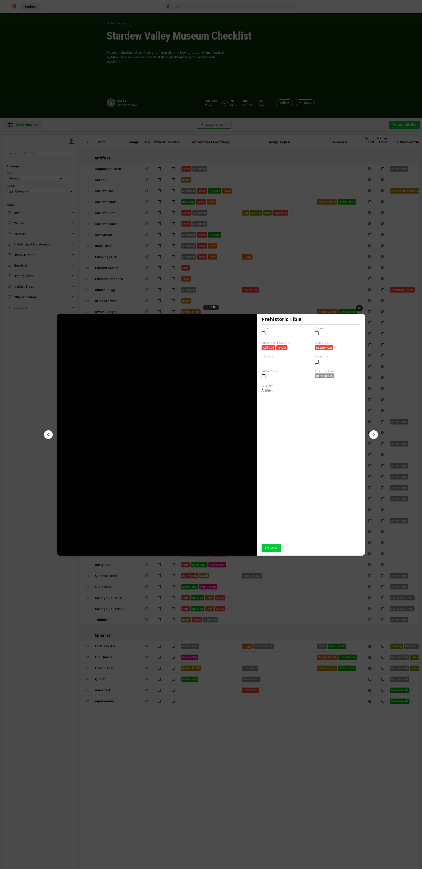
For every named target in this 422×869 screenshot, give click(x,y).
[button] (48, 434)
